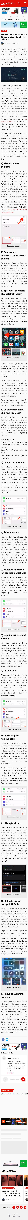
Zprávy (4, 31)
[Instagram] (21, 1207)
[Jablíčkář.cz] (8, 3)
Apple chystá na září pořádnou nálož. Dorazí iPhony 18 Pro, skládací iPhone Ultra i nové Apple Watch (11, 1193)
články (9, 1171)
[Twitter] (17, 1207)
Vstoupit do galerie (13, 246)
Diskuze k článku (7, 1053)
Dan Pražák (7, 43)
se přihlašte (19, 1082)
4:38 (15, 1058)
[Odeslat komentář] (23, 1079)
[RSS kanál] (25, 1207)
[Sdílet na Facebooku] (3, 1039)
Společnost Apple (8, 1188)
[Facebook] (13, 1207)
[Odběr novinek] (19, 3)
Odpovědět (10, 1073)
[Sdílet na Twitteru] (6, 1039)
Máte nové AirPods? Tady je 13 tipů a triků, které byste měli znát (14, 36)
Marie (9, 1058)
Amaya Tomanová (10, 1199)
